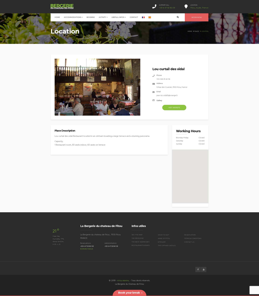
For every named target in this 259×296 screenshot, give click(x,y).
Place (196, 31)
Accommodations (72, 17)
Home (57, 17)
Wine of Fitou (164, 238)
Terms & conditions (192, 238)
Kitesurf (162, 242)
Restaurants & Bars (141, 245)
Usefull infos (118, 17)
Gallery (159, 100)
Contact (134, 17)
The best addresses (140, 242)
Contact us (189, 242)
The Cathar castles (166, 245)
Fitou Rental (123, 281)
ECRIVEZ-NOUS (86, 249)
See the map (137, 235)
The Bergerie (138, 238)
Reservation (190, 235)
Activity (102, 17)
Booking (91, 17)
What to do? (163, 235)
